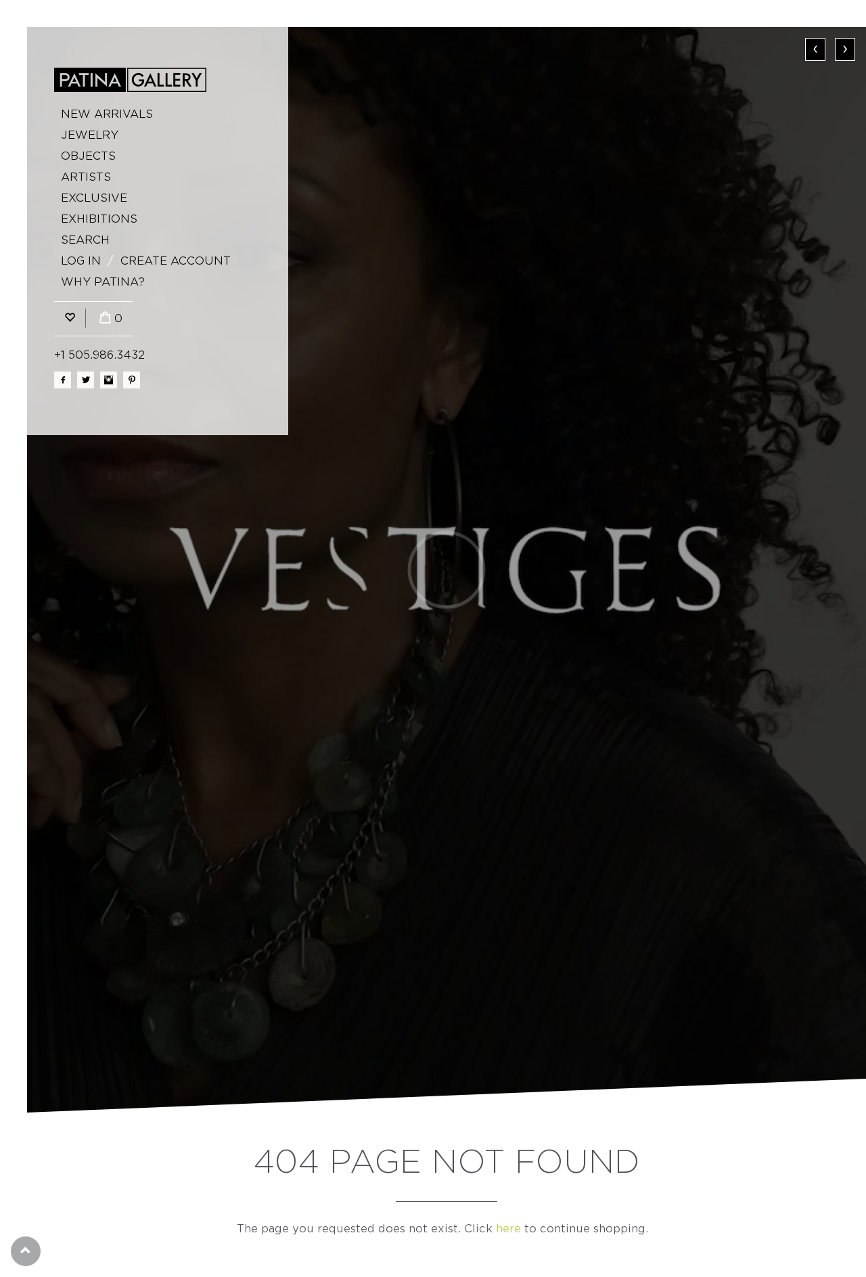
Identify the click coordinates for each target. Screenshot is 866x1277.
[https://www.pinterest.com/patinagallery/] (131, 380)
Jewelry (89, 135)
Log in (81, 260)
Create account (175, 260)
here (508, 1228)
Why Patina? (103, 281)
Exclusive (94, 198)
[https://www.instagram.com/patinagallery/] (108, 380)
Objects (88, 156)
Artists (86, 177)
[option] (446, 570)
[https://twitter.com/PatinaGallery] (85, 380)
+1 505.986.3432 (99, 355)
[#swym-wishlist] (69, 318)
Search (85, 239)
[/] (130, 80)
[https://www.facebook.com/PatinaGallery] (62, 380)
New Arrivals (107, 114)
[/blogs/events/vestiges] (446, 570)
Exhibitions (99, 218)
